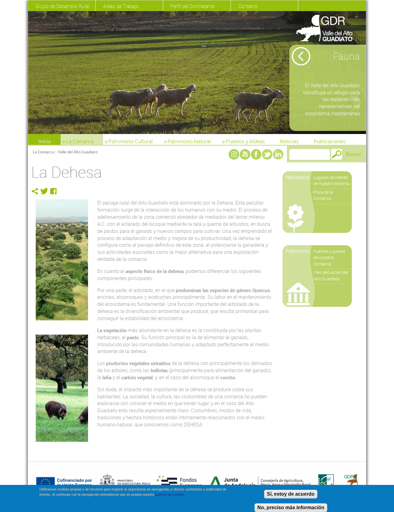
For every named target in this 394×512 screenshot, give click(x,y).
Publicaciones (330, 141)
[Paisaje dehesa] (62, 259)
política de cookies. (170, 494)
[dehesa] (62, 388)
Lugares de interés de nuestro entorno (331, 180)
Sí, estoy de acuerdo (291, 494)
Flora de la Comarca (323, 195)
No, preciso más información (290, 507)
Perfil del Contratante (193, 6)
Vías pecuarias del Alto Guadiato (330, 275)
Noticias (289, 141)
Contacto (248, 6)
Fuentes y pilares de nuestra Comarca (329, 257)
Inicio (44, 141)
